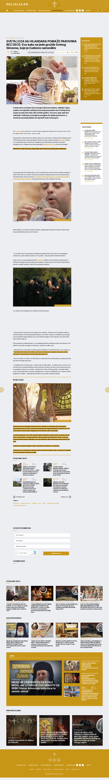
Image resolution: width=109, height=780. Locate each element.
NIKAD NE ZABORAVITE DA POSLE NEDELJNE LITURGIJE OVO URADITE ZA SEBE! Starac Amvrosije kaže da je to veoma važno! (92, 47)
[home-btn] (7, 11)
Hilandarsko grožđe (53, 503)
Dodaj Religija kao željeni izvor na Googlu (42, 52)
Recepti (88, 10)
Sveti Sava (40, 260)
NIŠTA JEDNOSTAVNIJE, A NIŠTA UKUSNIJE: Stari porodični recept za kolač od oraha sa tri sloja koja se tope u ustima (93, 144)
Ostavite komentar (22, 528)
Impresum (32, 769)
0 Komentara (19, 561)
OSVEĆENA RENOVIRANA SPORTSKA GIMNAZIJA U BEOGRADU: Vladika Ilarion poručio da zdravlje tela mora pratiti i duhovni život (91, 80)
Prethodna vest (20, 497)
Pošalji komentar (56, 553)
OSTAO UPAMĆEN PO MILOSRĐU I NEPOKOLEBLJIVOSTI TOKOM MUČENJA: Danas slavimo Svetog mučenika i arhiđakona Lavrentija (89, 679)
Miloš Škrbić (17, 53)
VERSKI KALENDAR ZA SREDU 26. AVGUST (21, 741)
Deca (39, 503)
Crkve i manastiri (44, 10)
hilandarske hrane (49, 144)
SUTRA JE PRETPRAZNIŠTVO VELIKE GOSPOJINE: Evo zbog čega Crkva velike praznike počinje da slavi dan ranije (91, 69)
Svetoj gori (18, 131)
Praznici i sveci (31, 10)
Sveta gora (16, 503)
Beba (44, 503)
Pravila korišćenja (47, 769)
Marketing (38, 769)
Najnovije (86, 41)
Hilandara (62, 140)
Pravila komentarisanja (58, 769)
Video (11, 656)
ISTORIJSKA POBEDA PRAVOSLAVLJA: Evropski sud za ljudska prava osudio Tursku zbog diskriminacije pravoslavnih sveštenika (93, 133)
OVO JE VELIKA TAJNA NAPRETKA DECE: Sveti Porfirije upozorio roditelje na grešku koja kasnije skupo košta (67, 606)
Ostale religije (70, 10)
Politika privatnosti (75, 769)
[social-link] (50, 760)
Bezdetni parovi (25, 503)
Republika (49, 773)
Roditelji (34, 503)
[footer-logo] (54, 754)
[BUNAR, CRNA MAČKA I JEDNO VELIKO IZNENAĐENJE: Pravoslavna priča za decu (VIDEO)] (72, 665)
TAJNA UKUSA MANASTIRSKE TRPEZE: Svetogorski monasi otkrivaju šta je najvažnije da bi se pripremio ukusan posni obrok (61, 471)
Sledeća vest (64, 497)
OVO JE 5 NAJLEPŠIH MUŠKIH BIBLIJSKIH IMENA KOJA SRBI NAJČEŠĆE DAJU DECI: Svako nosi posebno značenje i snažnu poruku (91, 606)
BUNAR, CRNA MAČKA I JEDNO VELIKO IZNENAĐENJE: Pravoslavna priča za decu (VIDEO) (89, 666)
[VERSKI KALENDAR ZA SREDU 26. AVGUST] (21, 730)
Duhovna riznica (57, 10)
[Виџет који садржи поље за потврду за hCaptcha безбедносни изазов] (26, 553)
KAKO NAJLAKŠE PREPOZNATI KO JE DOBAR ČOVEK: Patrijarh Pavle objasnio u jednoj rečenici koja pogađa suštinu (93, 177)
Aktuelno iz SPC (19, 10)
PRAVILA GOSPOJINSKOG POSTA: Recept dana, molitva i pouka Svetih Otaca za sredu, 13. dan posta (66, 643)
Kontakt (67, 769)
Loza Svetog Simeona (19, 505)
